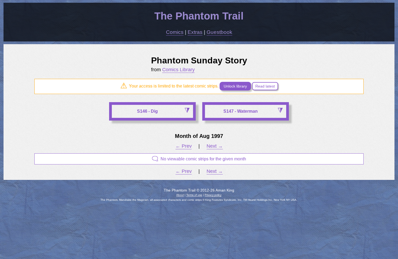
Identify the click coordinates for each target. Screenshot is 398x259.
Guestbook (219, 32)
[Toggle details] (187, 111)
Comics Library (178, 69)
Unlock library (235, 86)
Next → (215, 146)
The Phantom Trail (199, 16)
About (180, 194)
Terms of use (194, 194)
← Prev (183, 146)
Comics (175, 32)
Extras (195, 32)
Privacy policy (213, 194)
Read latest (265, 86)
